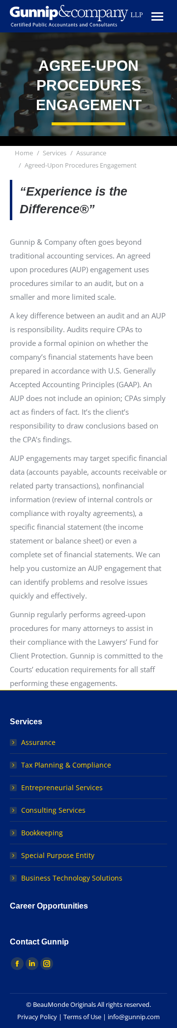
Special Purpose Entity (57, 855)
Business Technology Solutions (71, 878)
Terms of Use (82, 1016)
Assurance (38, 742)
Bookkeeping (42, 832)
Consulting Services (53, 810)
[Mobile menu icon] (157, 16)
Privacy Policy (37, 1016)
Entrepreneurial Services (62, 787)
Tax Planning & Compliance (66, 765)
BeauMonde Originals (64, 1004)
